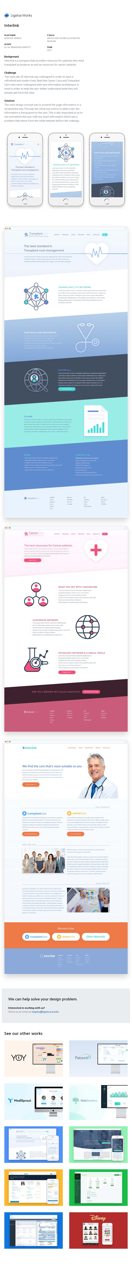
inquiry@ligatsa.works (45, 1012)
